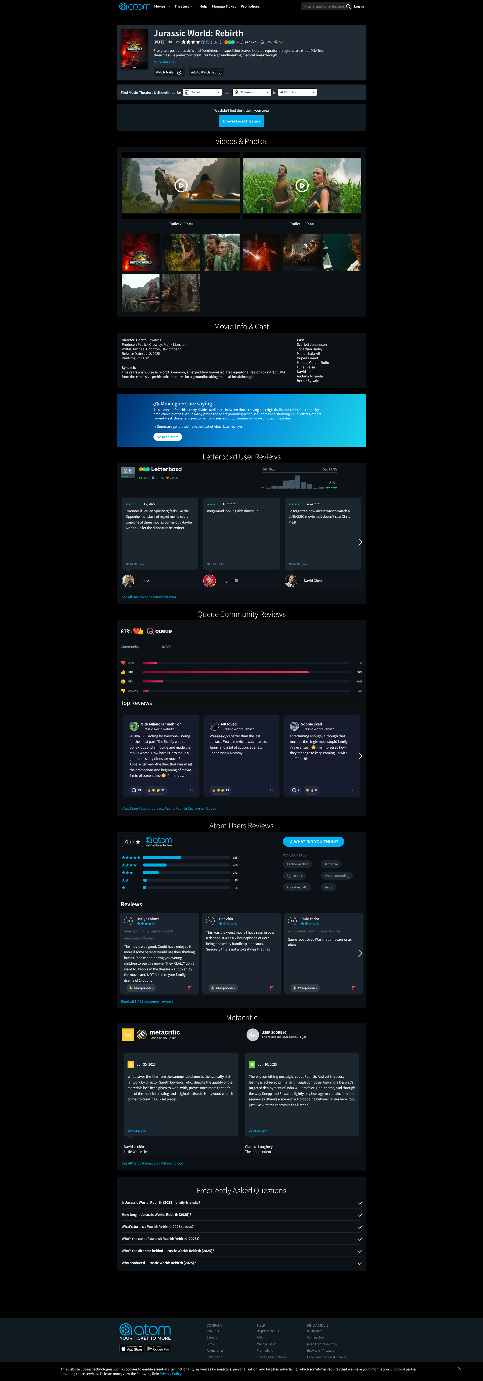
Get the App (214, 1357)
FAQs (260, 1337)
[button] (202, 92)
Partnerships (215, 1350)
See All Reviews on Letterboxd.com (149, 596)
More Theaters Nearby (322, 1344)
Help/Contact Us (268, 1331)
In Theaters (314, 1331)
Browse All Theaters (320, 1350)
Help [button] (203, 6)
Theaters (182, 6)
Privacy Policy (171, 1373)
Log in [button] (359, 6)
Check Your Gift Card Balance (327, 1357)
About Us (213, 1331)
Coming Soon (316, 1337)
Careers (212, 1337)
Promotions (265, 1350)
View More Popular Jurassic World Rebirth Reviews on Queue (169, 808)
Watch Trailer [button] (166, 72)
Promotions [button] (250, 6)
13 (139, 790)
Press (210, 1344)
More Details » (165, 62)
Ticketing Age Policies (271, 1357)
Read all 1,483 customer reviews (147, 1001)
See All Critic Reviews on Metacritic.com (153, 1163)
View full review (137, 1131)
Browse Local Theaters (241, 121)
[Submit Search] (348, 6)
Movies (159, 6)
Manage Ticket (266, 1344)
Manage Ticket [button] (224, 6)
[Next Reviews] (360, 542)
